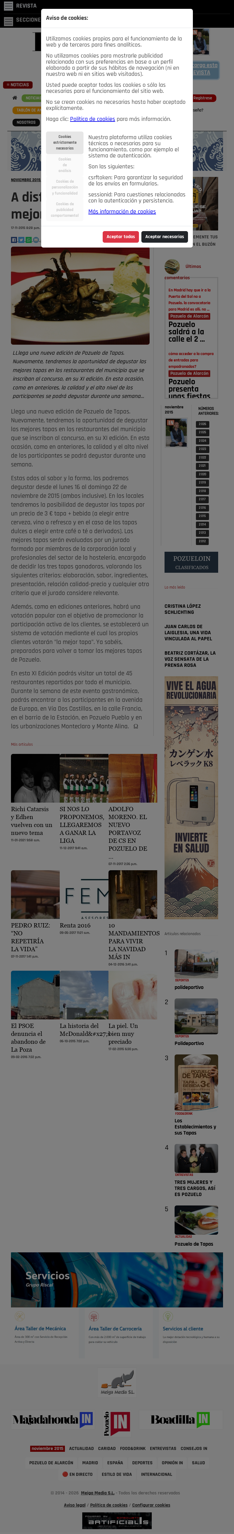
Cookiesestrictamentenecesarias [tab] (64, 142)
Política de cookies (92, 119)
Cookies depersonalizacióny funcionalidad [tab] (65, 187)
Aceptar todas (121, 236)
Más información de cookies (122, 212)
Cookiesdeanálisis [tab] (64, 165)
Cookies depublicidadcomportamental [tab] (65, 210)
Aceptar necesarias (164, 236)
